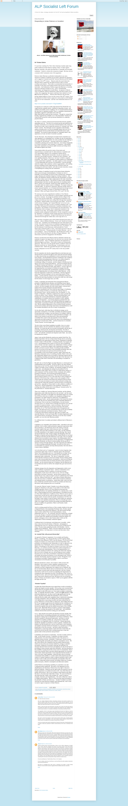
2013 (79, 176)
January (80, 166)
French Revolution (59, 689)
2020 (79, 144)
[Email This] (50, 687)
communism (54, 689)
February (80, 160)
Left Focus (80, 182)
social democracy (51, 690)
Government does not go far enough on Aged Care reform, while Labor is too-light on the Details (88, 117)
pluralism (46, 690)
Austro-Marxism (40, 689)
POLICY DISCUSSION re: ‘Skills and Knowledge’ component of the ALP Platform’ (87, 81)
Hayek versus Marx (82, 212)
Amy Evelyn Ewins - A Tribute (83, 191)
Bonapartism (49, 689)
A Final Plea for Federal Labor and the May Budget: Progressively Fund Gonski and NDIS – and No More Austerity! (88, 54)
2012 (79, 177)
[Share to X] (52, 687)
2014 (79, 174)
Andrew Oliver (40, 697)
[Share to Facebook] (53, 687)
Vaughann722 (80, 232)
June (80, 154)
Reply (39, 727)
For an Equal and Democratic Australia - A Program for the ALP (87, 63)
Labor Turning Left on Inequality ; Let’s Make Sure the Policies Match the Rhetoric (88, 127)
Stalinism (59, 690)
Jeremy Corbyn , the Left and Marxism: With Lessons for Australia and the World (88, 107)
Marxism (43, 690)
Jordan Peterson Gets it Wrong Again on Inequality (88, 90)
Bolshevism (45, 689)
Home (54, 788)
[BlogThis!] (51, 687)
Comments (80, 38)
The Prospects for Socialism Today (85, 164)
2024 (79, 138)
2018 (79, 168)
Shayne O (40, 743)
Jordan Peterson (65, 689)
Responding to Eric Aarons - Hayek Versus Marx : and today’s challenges (88, 214)
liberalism (40, 690)
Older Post (70, 788)
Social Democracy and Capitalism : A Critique (87, 72)
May (80, 155)
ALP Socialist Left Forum (57, 6)
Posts (79, 36)
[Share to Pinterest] (55, 687)
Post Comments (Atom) (44, 790)
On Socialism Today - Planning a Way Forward (87, 45)
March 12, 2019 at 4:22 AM (47, 743)
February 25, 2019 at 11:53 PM (49, 697)
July (79, 152)
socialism (56, 690)
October (80, 149)
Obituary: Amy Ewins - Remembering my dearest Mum (88, 193)
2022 (79, 141)
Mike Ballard (40, 731)
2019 (79, 146)
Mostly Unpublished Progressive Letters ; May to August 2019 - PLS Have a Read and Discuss (88, 99)
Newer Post (37, 788)
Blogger (68, 797)
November (81, 147)
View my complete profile (81, 233)
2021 (79, 143)
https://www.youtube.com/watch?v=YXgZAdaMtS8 (48, 103)
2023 (79, 140)
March (80, 158)
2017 (79, 169)
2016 (79, 171)
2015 (79, 172)
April (80, 157)
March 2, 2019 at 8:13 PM (47, 731)
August (80, 151)
